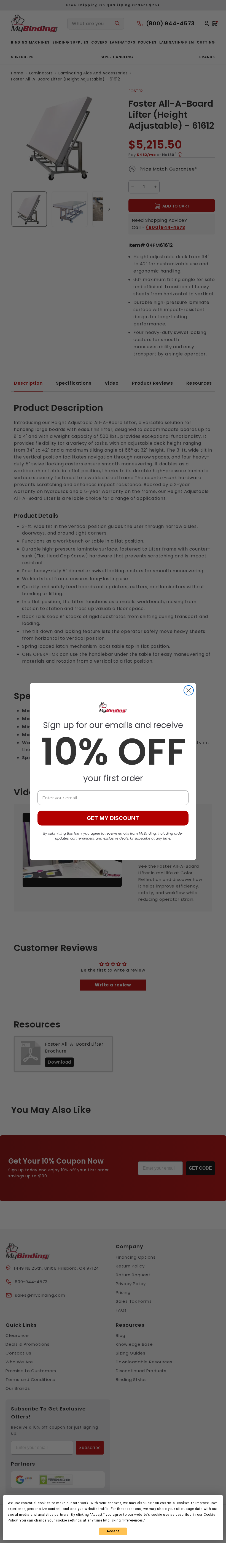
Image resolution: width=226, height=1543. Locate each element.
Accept (113, 1531)
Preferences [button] (133, 1520)
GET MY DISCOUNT (113, 818)
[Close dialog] (188, 690)
